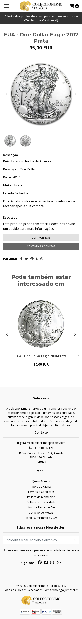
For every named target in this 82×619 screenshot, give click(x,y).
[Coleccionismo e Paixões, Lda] (41, 6)
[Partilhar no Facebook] (21, 259)
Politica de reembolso (41, 497)
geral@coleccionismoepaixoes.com (42, 443)
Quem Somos (41, 481)
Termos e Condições (41, 492)
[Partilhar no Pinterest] (32, 259)
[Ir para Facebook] (40, 563)
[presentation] (7, 94)
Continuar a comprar (41, 246)
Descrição (10, 155)
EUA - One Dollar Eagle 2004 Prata (41, 356)
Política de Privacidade (41, 502)
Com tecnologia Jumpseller (60, 590)
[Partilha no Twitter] (26, 259)
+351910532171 (42, 448)
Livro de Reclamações (41, 507)
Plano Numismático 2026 (41, 518)
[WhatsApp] (58, 563)
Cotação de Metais (41, 512)
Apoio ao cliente (41, 486)
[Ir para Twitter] (46, 563)
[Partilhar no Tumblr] (37, 259)
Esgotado (10, 217)
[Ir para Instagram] (52, 563)
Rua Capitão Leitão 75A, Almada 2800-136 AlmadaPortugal (42, 457)
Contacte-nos (41, 237)
